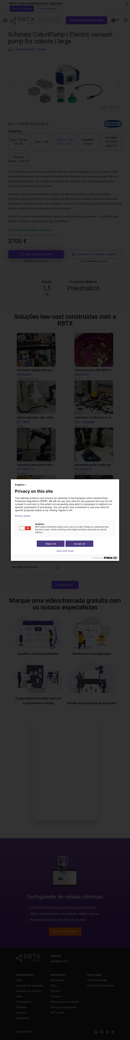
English (19, 484)
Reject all (51, 543)
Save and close (65, 551)
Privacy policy (22, 516)
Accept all (79, 543)
